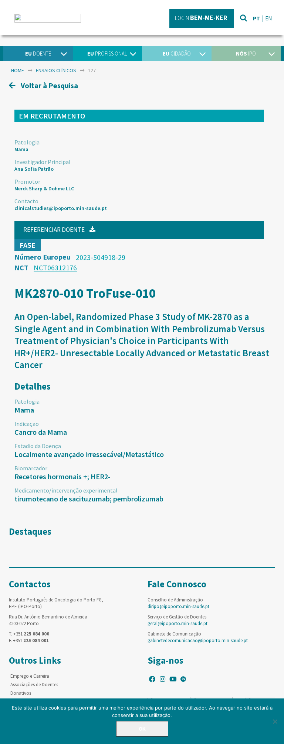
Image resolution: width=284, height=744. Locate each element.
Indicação (26, 423)
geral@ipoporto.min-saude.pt (177, 623)
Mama (21, 149)
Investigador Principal (42, 162)
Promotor (27, 181)
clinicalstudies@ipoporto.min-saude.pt (60, 208)
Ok (142, 729)
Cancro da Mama (40, 432)
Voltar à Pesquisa (48, 85)
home (17, 70)
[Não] (274, 721)
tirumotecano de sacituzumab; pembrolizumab (88, 498)
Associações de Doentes (34, 684)
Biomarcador (30, 468)
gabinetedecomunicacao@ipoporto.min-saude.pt (198, 640)
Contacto (26, 201)
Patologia (27, 142)
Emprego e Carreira (29, 676)
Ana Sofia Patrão (34, 169)
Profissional (107, 53)
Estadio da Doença (37, 446)
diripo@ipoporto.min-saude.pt (178, 606)
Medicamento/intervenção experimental (66, 490)
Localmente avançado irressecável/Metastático (89, 454)
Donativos (20, 693)
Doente (38, 53)
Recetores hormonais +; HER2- (62, 476)
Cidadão (177, 53)
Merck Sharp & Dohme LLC (44, 188)
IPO (246, 53)
